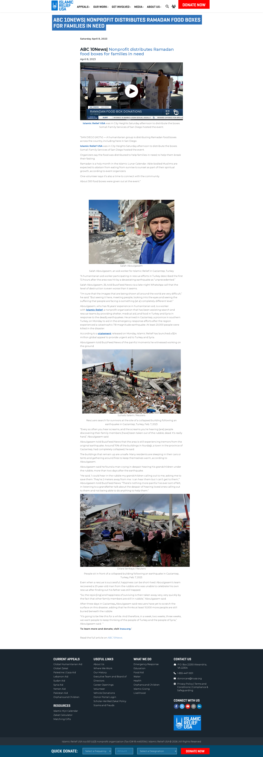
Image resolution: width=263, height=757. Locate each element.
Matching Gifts (62, 719)
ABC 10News (115, 637)
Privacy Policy (185, 684)
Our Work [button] (100, 7)
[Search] (167, 6)
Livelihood (140, 693)
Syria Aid (58, 685)
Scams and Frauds (104, 705)
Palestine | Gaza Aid (64, 672)
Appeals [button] (83, 7)
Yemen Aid (59, 689)
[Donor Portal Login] (173, 6)
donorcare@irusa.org (189, 678)
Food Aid (139, 672)
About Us (99, 664)
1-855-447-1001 (185, 673)
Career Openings (103, 685)
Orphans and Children (66, 697)
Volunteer (99, 689)
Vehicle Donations (104, 693)
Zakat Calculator (62, 715)
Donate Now (193, 4)
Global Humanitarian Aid (67, 664)
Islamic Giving (142, 689)
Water (137, 676)
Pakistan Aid (60, 693)
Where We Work (103, 668)
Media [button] (138, 7)
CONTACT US (182, 659)
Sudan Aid (59, 680)
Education (139, 668)
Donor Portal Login (105, 697)
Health (137, 680)
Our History (100, 672)
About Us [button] (153, 7)
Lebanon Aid (60, 676)
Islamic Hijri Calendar (65, 711)
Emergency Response (146, 664)
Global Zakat (60, 668)
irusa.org (125, 628)
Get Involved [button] (121, 7)
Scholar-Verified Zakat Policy (110, 701)
